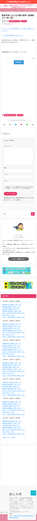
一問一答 (24, 21)
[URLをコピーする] (32, 124)
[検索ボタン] (36, 6)
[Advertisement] (18, 90)
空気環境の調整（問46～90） (11, 309)
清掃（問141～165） (8, 315)
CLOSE (33, 493)
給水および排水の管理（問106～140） (13, 313)
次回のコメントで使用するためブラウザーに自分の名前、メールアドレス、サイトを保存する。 (19, 187)
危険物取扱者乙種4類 (15, 21)
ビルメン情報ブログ (18, 259)
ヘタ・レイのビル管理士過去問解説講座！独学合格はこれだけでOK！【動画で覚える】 (18, 6)
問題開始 (19, 62)
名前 (5, 168)
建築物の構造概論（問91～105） (12, 311)
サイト (6, 180)
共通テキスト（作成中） (9, 437)
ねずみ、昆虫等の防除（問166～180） (13, 317)
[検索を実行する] (33, 214)
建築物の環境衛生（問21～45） (11, 306)
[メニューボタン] (1, 6)
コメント (7, 146)
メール (6, 174)
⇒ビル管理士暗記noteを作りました (12, 35)
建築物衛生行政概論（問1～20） (12, 304)
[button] (4, 124)
